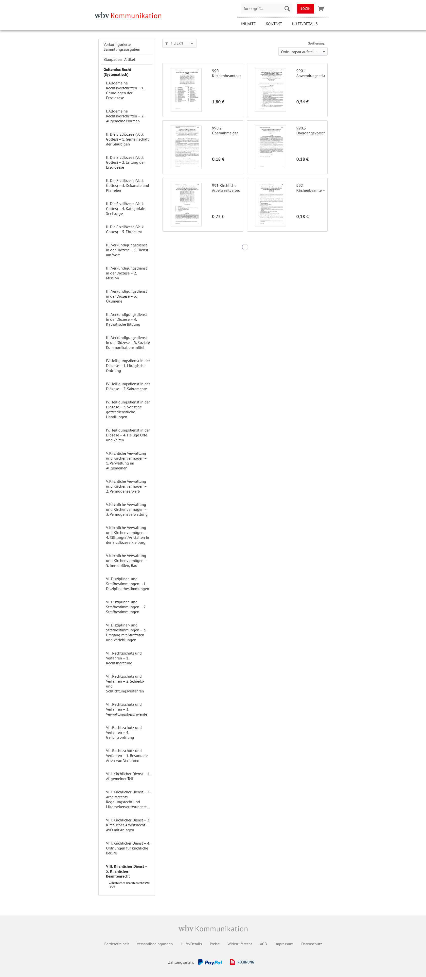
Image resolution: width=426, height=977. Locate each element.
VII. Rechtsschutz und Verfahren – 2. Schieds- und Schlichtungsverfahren (125, 683)
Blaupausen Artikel (119, 59)
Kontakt (274, 23)
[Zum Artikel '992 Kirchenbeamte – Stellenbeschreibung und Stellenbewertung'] (270, 204)
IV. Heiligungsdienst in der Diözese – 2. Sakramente (128, 386)
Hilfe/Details (305, 23)
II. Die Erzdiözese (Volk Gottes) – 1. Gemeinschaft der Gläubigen (127, 139)
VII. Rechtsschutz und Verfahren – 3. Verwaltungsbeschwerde (126, 709)
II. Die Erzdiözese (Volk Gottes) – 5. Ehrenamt (125, 229)
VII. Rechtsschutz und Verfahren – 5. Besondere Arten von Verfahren (127, 755)
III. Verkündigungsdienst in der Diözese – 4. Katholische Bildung (126, 319)
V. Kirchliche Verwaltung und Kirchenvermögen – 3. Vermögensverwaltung (127, 509)
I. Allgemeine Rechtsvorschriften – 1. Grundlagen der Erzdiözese (125, 90)
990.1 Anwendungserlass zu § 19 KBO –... (310, 73)
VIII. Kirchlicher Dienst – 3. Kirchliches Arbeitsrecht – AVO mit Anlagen (128, 824)
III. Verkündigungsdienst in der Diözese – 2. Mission (126, 273)
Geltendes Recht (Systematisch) (117, 72)
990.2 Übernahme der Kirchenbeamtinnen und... (226, 130)
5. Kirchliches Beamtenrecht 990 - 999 (129, 884)
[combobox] (266, 9)
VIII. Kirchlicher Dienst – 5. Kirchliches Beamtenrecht (126, 871)
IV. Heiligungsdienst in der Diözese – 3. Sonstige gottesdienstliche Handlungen (128, 409)
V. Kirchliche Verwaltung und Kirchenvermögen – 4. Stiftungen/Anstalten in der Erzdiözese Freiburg (127, 535)
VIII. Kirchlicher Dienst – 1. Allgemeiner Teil (128, 776)
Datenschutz (311, 943)
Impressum (284, 943)
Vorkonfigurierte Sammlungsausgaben (122, 47)
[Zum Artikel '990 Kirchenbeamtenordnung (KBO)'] (186, 90)
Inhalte (248, 23)
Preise (215, 943)
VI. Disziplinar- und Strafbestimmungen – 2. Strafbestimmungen (126, 606)
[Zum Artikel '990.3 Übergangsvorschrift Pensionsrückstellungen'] (270, 147)
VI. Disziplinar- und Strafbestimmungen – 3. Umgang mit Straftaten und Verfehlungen (126, 632)
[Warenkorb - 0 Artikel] (321, 9)
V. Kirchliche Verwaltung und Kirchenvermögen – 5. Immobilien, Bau (126, 560)
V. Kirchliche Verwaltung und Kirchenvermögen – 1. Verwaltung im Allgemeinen (126, 460)
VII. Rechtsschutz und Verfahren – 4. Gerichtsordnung (124, 732)
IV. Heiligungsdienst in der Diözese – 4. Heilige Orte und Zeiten (128, 435)
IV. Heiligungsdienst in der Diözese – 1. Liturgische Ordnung (128, 365)
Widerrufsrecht (240, 943)
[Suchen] (287, 9)
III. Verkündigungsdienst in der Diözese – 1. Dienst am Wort (127, 249)
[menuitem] (266, 9)
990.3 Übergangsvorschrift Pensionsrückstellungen (310, 130)
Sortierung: (316, 43)
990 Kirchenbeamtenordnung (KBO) (226, 73)
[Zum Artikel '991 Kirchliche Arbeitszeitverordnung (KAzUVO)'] (186, 204)
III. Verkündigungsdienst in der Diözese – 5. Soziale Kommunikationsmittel (128, 342)
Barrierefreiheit (116, 943)
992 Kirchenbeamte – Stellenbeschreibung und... (310, 188)
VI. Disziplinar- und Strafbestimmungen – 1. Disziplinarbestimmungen (127, 583)
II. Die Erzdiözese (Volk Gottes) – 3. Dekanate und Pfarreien (127, 185)
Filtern (176, 43)
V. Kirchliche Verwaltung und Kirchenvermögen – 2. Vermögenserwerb (126, 486)
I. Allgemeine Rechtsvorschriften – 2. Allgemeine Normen (125, 116)
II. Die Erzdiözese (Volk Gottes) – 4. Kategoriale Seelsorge (125, 208)
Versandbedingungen (155, 943)
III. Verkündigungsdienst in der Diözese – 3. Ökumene (126, 296)
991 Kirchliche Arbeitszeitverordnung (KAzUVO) (226, 188)
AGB (263, 943)
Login (305, 8)
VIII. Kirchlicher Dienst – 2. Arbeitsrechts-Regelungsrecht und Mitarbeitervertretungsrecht (129, 799)
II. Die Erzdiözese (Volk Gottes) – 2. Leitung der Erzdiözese (125, 162)
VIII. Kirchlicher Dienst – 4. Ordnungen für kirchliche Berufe (128, 848)
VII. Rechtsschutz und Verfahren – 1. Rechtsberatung (124, 658)
